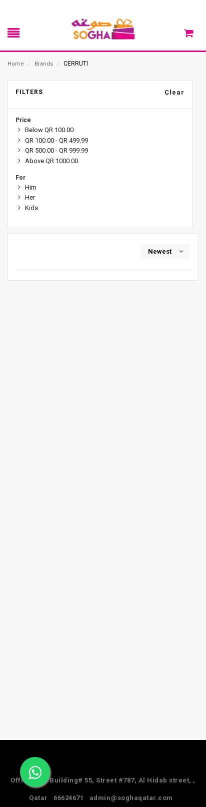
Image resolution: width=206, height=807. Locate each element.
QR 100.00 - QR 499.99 (56, 140)
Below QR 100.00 (49, 130)
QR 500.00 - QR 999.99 (56, 150)
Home (16, 64)
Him (30, 187)
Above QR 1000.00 (51, 161)
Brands (43, 64)
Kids (31, 208)
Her (30, 197)
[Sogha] (103, 28)
